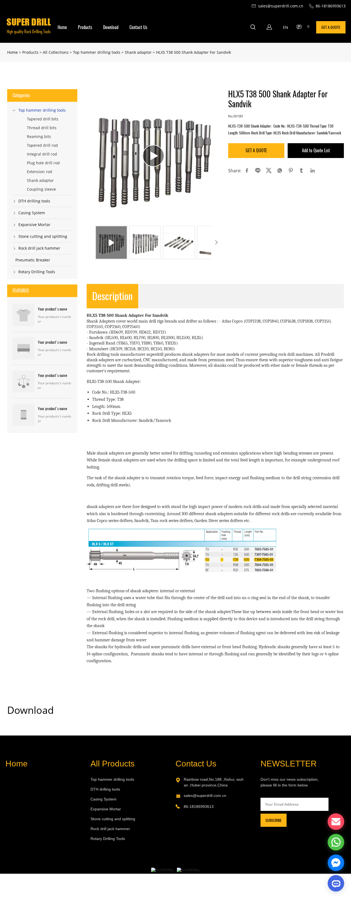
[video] (153, 155)
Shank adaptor (138, 52)
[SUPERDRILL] (162, 870)
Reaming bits (39, 136)
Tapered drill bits (42, 119)
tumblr (301, 170)
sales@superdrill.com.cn (205, 795)
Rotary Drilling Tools (36, 271)
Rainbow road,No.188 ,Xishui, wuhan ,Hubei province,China (214, 782)
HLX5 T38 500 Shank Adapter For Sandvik (193, 52)
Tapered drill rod (42, 145)
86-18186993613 (199, 806)
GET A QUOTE (330, 27)
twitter (268, 170)
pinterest (290, 170)
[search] (253, 28)
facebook (247, 170)
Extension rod (39, 171)
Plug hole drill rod (43, 162)
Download (110, 27)
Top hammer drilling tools (96, 52)
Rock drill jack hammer (39, 248)
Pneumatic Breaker (32, 260)
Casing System (31, 212)
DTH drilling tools (34, 201)
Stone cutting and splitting (42, 236)
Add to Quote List (316, 150)
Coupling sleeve (41, 189)
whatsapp (279, 170)
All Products (112, 763)
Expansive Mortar (34, 224)
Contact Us (138, 27)
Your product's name (52, 309)
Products (85, 27)
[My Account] (269, 27)
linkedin (312, 170)
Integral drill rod (42, 154)
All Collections (56, 52)
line (258, 170)
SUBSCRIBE (273, 820)
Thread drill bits (41, 127)
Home (62, 27)
